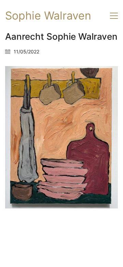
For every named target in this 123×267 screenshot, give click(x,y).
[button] (114, 16)
